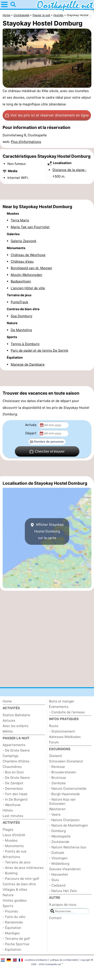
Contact (55, 918)
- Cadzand (57, 885)
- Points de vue (14, 851)
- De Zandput (13, 783)
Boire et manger (61, 701)
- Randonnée (13, 922)
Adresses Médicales (65, 737)
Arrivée (31, 425)
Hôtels (8, 810)
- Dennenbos (13, 788)
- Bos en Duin (13, 772)
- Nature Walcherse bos (67, 847)
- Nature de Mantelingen (68, 825)
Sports (8, 906)
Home (7, 701)
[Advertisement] (47, 191)
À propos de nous (62, 904)
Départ (31, 433)
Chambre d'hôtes (16, 761)
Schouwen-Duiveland (66, 761)
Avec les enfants (15, 726)
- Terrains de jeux (16, 862)
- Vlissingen (58, 858)
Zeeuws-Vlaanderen (65, 869)
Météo (8, 731)
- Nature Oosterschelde (67, 788)
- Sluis (54, 880)
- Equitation (12, 949)
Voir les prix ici (49, 115)
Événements (58, 707)
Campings (10, 756)
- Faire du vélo (14, 917)
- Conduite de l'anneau (67, 712)
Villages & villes (15, 889)
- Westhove (12, 805)
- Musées (10, 840)
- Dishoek (56, 853)
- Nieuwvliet (58, 874)
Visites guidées (15, 900)
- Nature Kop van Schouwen (62, 801)
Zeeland (55, 756)
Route (53, 726)
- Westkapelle (60, 836)
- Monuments (13, 846)
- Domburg (57, 831)
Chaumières (12, 767)
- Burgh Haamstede (64, 794)
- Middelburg (59, 863)
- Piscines (10, 911)
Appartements (14, 745)
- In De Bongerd (15, 799)
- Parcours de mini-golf (21, 879)
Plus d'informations (26, 142)
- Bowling (10, 873)
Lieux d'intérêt (14, 835)
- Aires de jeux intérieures (23, 868)
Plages (8, 829)
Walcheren (57, 809)
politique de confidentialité (64, 960)
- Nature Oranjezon (64, 820)
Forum (54, 742)
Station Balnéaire (16, 715)
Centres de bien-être (19, 884)
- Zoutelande (59, 842)
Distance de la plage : (69, 170)
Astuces (9, 720)
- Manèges (11, 933)
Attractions (11, 857)
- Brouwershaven (62, 772)
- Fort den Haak (15, 794)
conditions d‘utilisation (36, 960)
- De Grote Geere (16, 750)
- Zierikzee (57, 783)
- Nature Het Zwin (63, 891)
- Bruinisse (57, 778)
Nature (8, 895)
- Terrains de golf (16, 938)
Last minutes (13, 816)
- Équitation (12, 928)
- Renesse (57, 767)
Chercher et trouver (49, 451)
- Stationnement (62, 731)
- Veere (55, 814)
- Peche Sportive (16, 944)
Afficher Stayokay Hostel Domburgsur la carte (49, 531)
